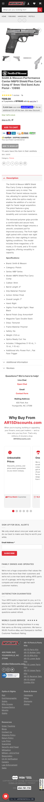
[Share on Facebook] (8, 163)
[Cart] (40, 3)
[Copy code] (34, 107)
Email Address (8, 542)
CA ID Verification (10, 759)
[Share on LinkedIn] (25, 163)
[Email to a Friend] (17, 163)
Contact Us (7, 732)
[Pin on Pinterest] (21, 163)
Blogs (4, 729)
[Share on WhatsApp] (4, 163)
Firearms (12, 16)
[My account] (28, 3)
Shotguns (28, 701)
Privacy (32, 783)
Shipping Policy (8, 735)
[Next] (38, 40)
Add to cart (11, 127)
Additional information (17, 362)
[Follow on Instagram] (8, 670)
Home (4, 16)
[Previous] (5, 40)
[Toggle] (4, 178)
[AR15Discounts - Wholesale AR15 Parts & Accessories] (16, 3)
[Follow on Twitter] (12, 670)
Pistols (32, 16)
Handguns (22, 16)
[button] (41, 784)
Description (12, 178)
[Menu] (3, 3)
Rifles (26, 698)
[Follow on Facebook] (4, 670)
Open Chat (22, 384)
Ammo (27, 704)
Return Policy (7, 738)
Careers (5, 762)
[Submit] (40, 9)
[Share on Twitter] (12, 163)
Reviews (10, 368)
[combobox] (20, 9)
